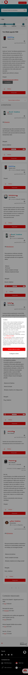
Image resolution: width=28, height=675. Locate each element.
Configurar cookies (14, 353)
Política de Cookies (10, 335)
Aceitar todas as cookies (14, 349)
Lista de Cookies (7, 337)
